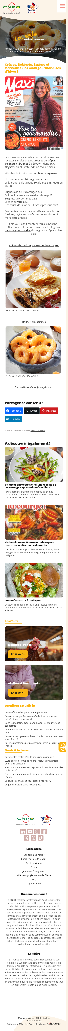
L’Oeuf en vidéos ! (34, 863)
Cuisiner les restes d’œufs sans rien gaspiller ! (29, 757)
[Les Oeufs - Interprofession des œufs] (12, 8)
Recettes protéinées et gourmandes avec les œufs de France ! (33, 744)
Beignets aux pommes (34, 321)
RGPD (38, 1017)
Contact (38, 1020)
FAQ (34, 879)
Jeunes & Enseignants (34, 871)
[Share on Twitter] (14, 478)
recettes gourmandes (18, 230)
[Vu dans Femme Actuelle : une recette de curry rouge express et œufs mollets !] (34, 464)
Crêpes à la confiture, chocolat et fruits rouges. (34, 245)
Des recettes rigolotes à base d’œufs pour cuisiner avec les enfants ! (34, 738)
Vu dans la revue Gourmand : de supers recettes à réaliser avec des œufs (29, 544)
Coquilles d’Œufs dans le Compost (23, 784)
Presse (34, 867)
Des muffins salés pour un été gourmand (26, 712)
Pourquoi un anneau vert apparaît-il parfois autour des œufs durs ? (34, 769)
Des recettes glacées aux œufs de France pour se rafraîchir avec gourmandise (31, 718)
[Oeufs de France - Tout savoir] (32, 8)
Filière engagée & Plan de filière (34, 875)
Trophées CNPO (34, 883)
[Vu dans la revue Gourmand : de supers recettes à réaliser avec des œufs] (34, 522)
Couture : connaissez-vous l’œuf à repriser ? (28, 780)
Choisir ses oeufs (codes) (34, 858)
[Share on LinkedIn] (20, 478)
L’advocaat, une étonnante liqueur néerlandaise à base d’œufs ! (34, 775)
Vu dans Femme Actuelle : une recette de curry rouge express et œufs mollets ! (30, 486)
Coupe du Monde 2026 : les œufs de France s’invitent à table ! (34, 731)
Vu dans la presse (24, 48)
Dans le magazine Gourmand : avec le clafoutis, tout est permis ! (32, 724)
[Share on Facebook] (7, 478)
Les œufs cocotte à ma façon (22, 600)
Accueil (8, 48)
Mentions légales (26, 1017)
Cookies (46, 1017)
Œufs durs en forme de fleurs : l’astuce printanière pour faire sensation (31, 762)
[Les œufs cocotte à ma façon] (34, 580)
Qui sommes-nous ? (34, 854)
